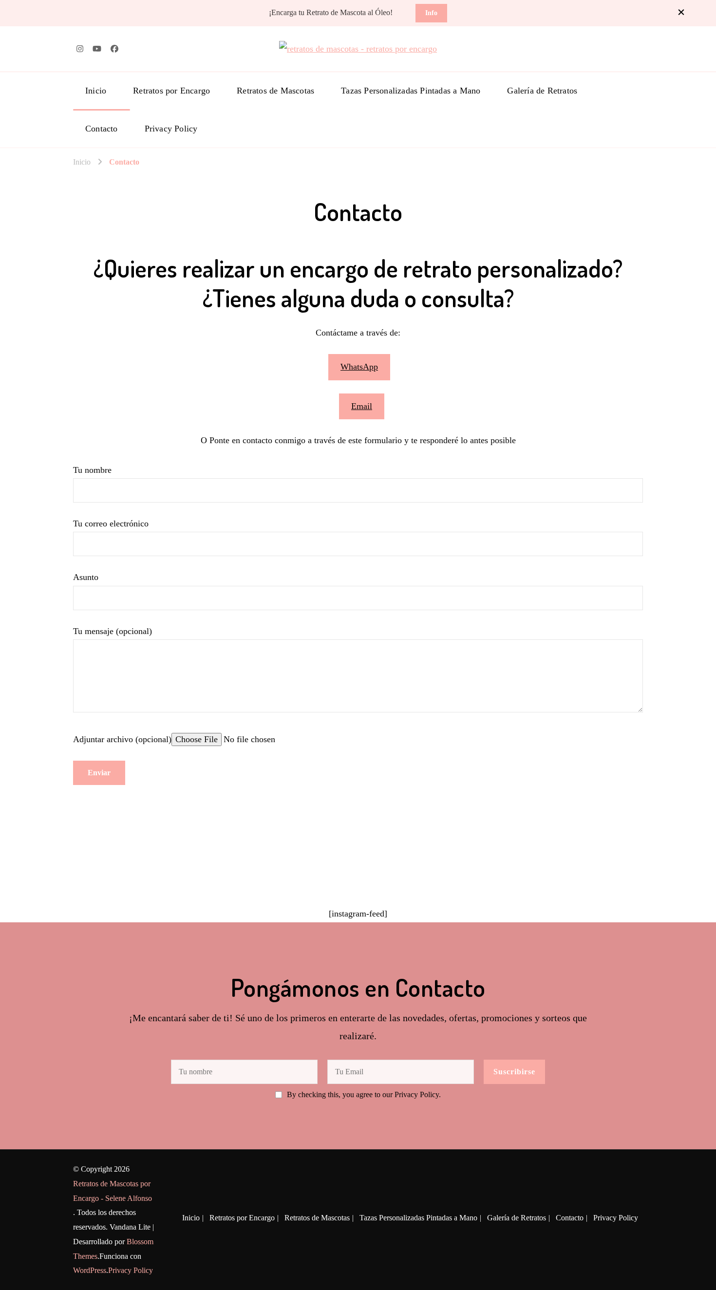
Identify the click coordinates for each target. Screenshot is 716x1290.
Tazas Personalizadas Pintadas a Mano (410, 90)
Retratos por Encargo (171, 90)
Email (361, 406)
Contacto (101, 128)
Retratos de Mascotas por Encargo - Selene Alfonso (112, 1190)
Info (431, 13)
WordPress (89, 1270)
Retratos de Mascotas (275, 90)
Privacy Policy (171, 128)
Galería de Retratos (542, 90)
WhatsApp (359, 367)
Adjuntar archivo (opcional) (122, 739)
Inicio (95, 90)
